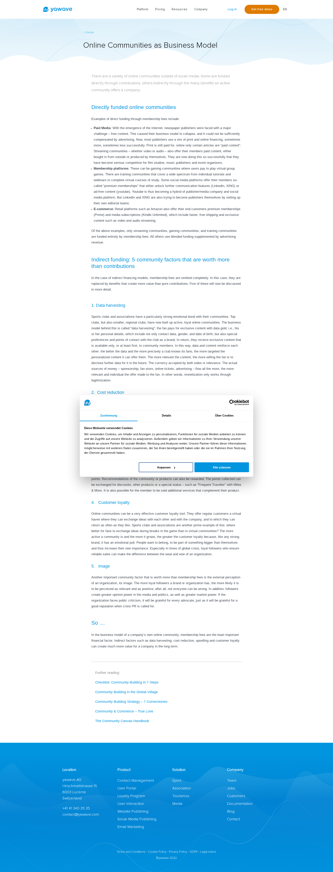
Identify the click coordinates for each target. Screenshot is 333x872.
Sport (176, 780)
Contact (233, 819)
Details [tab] (166, 415)
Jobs (231, 788)
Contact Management (135, 780)
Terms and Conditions (131, 851)
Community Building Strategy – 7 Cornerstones (131, 702)
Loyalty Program (131, 796)
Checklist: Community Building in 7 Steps (126, 682)
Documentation (240, 804)
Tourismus (180, 796)
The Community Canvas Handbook (122, 721)
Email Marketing (130, 827)
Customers (236, 796)
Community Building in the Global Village (126, 692)
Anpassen (164, 467)
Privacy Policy (178, 851)
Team (231, 780)
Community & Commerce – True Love (124, 711)
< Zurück (88, 32)
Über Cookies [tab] (224, 415)
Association (181, 788)
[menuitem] (142, 9)
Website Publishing (133, 811)
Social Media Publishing (136, 819)
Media (177, 804)
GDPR (194, 851)
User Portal (126, 788)
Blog (231, 811)
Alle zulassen (222, 467)
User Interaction (130, 804)
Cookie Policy (157, 851)
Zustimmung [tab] (108, 415)
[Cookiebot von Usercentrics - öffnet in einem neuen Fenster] (232, 403)
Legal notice (208, 851)
